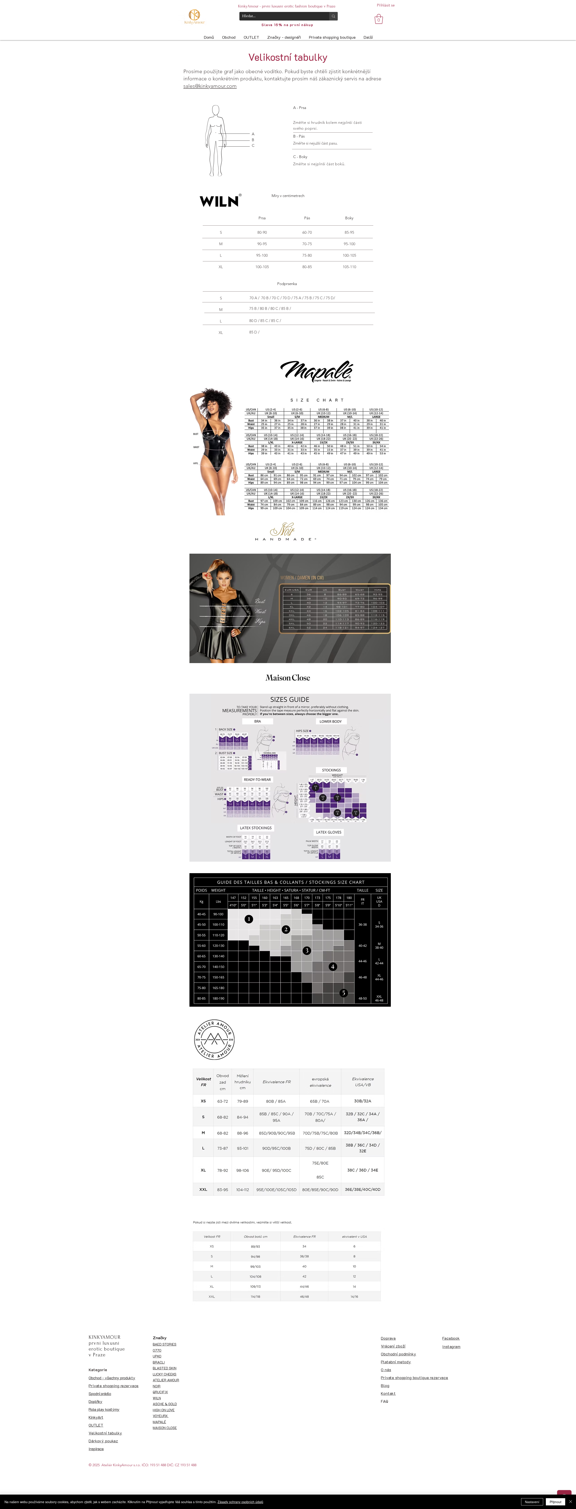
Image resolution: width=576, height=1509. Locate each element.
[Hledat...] (333, 16)
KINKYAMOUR (105, 1337)
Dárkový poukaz (103, 1440)
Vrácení (388, 1346)
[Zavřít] (570, 1501)
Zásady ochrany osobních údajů (240, 1502)
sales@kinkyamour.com (210, 86)
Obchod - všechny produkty (112, 1377)
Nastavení (532, 1502)
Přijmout (555, 1502)
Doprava (388, 1338)
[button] (379, 19)
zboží (400, 1346)
